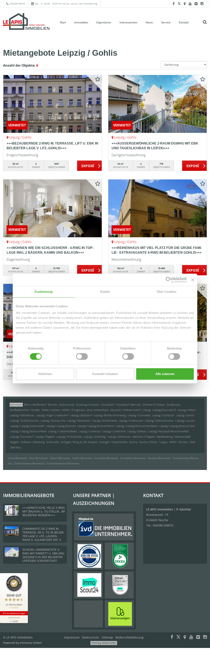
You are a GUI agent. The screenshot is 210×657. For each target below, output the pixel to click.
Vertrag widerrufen (103, 643)
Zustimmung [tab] (43, 291)
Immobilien (81, 22)
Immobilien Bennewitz (133, 458)
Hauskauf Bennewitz (159, 458)
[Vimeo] (196, 3)
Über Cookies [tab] (166, 291)
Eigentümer (103, 22)
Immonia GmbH (30, 643)
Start (63, 22)
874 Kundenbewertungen (14, 613)
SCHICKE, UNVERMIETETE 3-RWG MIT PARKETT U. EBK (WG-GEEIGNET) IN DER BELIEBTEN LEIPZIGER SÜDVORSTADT (43, 555)
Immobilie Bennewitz (106, 458)
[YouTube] (190, 3)
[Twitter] (179, 3)
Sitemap (107, 637)
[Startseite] (26, 22)
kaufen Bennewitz (82, 458)
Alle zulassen (165, 374)
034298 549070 (17, 3)
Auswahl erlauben (105, 374)
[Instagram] (202, 3)
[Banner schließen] (192, 279)
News (149, 22)
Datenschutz (90, 637)
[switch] (82, 356)
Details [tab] (105, 291)
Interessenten (128, 22)
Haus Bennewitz (38, 458)
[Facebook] (174, 3)
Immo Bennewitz (17, 458)
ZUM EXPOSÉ (89, 166)
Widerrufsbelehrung (129, 637)
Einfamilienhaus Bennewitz (29, 463)
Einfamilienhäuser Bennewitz (63, 463)
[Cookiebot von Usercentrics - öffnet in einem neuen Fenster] (169, 280)
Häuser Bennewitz (60, 458)
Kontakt (184, 22)
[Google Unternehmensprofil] (185, 3)
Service (166, 22)
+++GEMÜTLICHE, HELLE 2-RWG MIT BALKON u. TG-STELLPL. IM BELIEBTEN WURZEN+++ (43, 511)
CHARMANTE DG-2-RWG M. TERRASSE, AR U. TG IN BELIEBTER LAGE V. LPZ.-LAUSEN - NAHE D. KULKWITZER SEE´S (43, 534)
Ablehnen (45, 374)
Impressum (72, 637)
